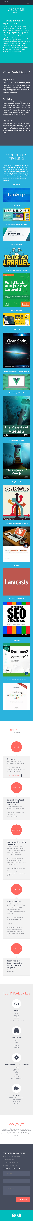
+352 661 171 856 (9, 1159)
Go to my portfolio (14, 775)
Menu (5, 2)
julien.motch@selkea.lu (12, 1162)
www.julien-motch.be (11, 1165)
